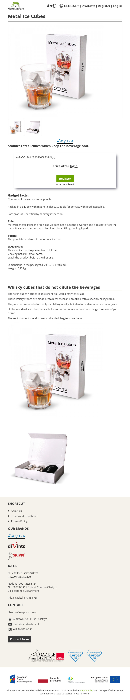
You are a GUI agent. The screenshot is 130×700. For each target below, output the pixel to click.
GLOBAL (70, 6)
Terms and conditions (24, 516)
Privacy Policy (19, 521)
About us (16, 511)
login (74, 166)
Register (104, 6)
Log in (117, 6)
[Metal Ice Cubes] (65, 69)
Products (88, 6)
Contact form (19, 639)
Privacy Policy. (86, 690)
